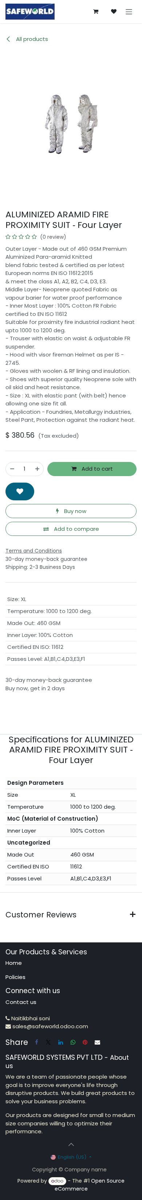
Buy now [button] (74, 511)
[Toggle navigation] (129, 11)
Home (13, 963)
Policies (15, 977)
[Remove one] (12, 469)
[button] (19, 491)
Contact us (20, 1002)
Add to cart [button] (96, 468)
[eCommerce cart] (95, 11)
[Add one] (37, 469)
